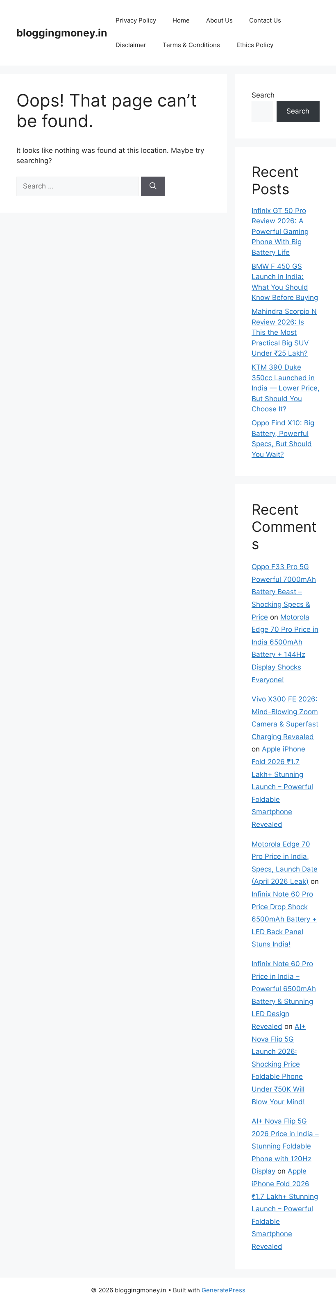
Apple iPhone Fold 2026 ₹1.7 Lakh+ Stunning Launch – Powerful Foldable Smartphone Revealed (282, 787)
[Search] (153, 186)
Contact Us (265, 20)
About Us (219, 20)
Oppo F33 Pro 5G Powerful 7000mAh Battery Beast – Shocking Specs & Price (284, 592)
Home (181, 20)
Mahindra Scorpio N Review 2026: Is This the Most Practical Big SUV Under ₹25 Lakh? (284, 332)
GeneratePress (223, 1290)
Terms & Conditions (191, 45)
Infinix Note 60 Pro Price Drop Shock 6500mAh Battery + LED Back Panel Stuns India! (284, 919)
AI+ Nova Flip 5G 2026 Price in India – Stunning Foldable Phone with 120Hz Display (285, 1146)
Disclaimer (131, 45)
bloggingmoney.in (61, 33)
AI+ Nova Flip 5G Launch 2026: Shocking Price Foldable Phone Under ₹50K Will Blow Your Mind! (279, 1064)
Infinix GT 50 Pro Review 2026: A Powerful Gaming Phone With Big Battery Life (280, 232)
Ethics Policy (254, 45)
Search (263, 95)
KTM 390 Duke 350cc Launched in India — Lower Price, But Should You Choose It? (286, 388)
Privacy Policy (136, 20)
